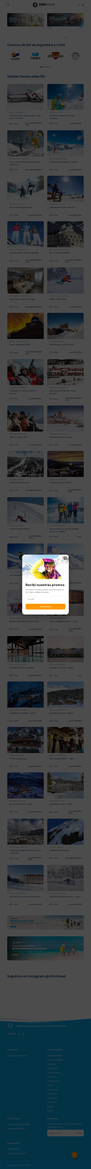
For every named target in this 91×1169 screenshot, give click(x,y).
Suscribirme (45, 606)
